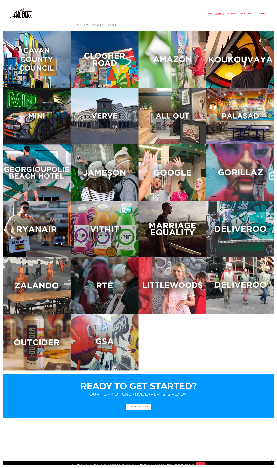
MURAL (86, 25)
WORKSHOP (97, 25)
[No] (274, 464)
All (78, 25)
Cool (200, 464)
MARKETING (111, 25)
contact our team (138, 407)
